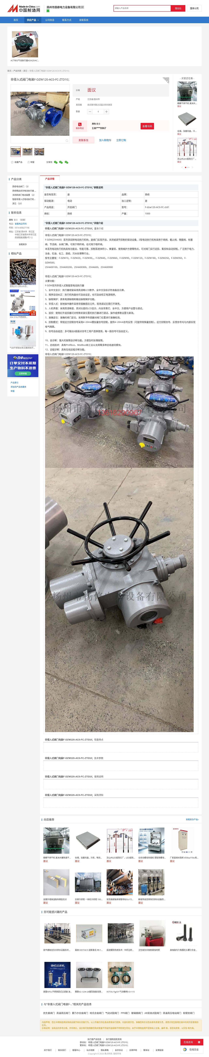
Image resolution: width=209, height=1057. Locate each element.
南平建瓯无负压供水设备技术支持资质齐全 (61, 950)
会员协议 (119, 1050)
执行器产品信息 (94, 1039)
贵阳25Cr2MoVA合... (19, 286)
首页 (9, 70)
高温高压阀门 (63, 1013)
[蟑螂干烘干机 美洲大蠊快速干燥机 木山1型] (187, 91)
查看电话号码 (21, 223)
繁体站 (146, 1050)
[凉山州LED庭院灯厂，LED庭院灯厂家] (187, 147)
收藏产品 (18, 162)
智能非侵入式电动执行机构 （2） (26, 199)
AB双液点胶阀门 (153, 1013)
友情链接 (159, 1050)
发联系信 (83, 140)
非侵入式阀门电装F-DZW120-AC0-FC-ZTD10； (108, 1042)
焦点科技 (108, 1053)
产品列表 (17, 70)
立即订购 (121, 140)
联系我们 (62, 1050)
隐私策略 (105, 1050)
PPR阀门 (125, 1013)
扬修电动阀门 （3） (21, 186)
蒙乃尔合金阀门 (80, 1013)
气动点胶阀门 (112, 1013)
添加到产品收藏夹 (18, 387)
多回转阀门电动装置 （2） (24, 195)
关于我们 (48, 1050)
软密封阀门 (188, 1013)
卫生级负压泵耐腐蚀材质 (149, 950)
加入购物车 (105, 140)
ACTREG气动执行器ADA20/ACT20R (26, 60)
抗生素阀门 (49, 1013)
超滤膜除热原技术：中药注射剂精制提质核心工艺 (128, 950)
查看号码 (147, 126)
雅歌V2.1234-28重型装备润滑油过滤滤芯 (93, 991)
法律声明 (133, 1050)
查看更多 (23, 244)
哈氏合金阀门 (97, 1013)
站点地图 (90, 1050)
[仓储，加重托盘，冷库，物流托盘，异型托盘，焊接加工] (187, 119)
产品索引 (14, 382)
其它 (25, 70)
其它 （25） (17, 203)
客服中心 (76, 1050)
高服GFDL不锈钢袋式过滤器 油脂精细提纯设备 (63, 991)
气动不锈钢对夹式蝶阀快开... (22, 347)
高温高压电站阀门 (172, 1013)
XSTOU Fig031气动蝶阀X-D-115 (121, 991)
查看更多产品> (192, 819)
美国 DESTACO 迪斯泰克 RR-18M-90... (91, 950)
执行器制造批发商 (114, 1039)
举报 (32, 162)
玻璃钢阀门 (137, 1013)
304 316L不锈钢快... (18, 317)
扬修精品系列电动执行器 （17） (26, 190)
